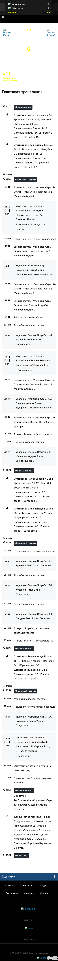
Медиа (43, 885)
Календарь (28, 893)
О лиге (9, 885)
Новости (27, 885)
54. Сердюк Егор (39, 365)
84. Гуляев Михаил (26, 751)
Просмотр (29, 4)
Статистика (11, 893)
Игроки (44, 893)
